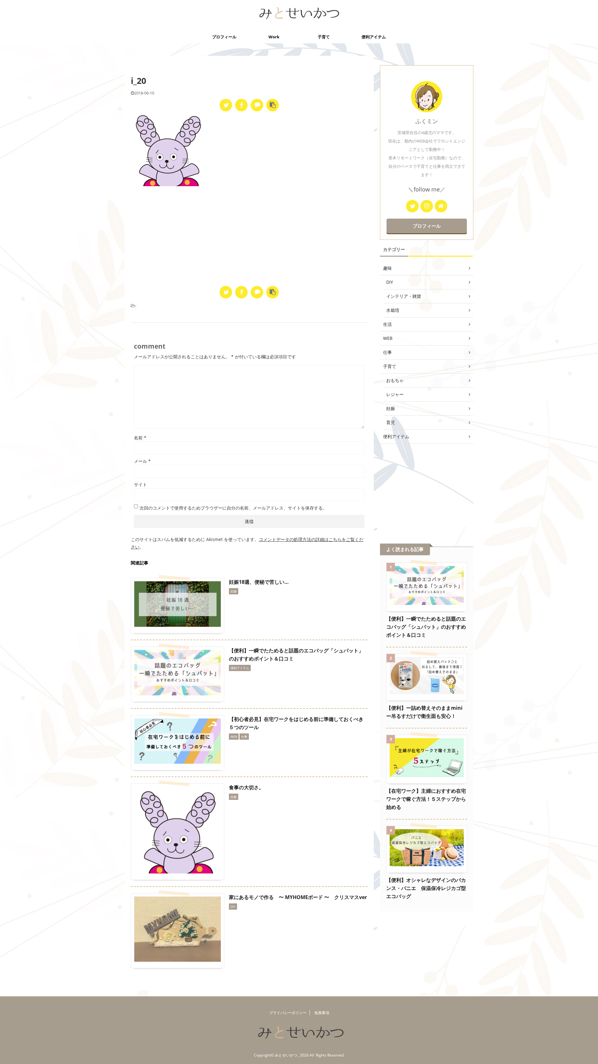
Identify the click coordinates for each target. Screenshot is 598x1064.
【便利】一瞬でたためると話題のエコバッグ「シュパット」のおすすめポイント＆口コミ (426, 626)
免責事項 (321, 1012)
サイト (140, 484)
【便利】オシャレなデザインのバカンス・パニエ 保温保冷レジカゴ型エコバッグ (426, 888)
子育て (324, 37)
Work (273, 37)
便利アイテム (374, 37)
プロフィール (224, 37)
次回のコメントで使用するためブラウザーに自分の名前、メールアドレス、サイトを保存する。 (233, 508)
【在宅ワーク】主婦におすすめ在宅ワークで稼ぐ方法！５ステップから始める (426, 798)
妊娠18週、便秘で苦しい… (259, 581)
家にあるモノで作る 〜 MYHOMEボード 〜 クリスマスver (298, 897)
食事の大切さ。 (246, 787)
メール (142, 461)
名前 (140, 438)
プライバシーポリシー (287, 1012)
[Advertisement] (249, 236)
